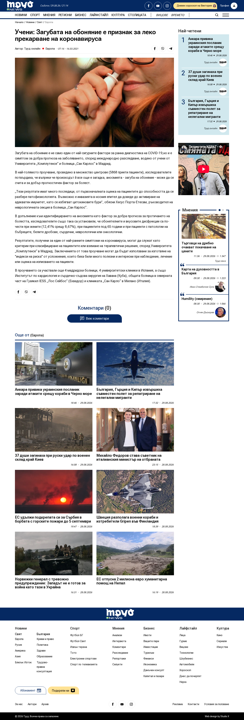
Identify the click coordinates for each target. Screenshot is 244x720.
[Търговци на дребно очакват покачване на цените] (204, 226)
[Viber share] (162, 48)
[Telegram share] (170, 48)
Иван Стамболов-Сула (202, 286)
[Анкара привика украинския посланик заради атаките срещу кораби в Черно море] (53, 364)
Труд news (220, 261)
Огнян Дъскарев (205, 312)
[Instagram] (167, 6)
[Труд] (120, 614)
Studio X (224, 716)
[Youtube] (158, 6)
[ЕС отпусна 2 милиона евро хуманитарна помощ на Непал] (135, 553)
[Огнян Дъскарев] (220, 312)
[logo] (20, 6)
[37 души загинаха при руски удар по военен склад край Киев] (53, 430)
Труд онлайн (32, 48)
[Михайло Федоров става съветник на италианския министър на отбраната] (135, 430)
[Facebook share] (154, 48)
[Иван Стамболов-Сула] (220, 287)
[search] (216, 15)
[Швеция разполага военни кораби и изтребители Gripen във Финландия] (135, 491)
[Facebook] (149, 6)
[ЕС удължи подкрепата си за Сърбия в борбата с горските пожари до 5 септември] (53, 491)
